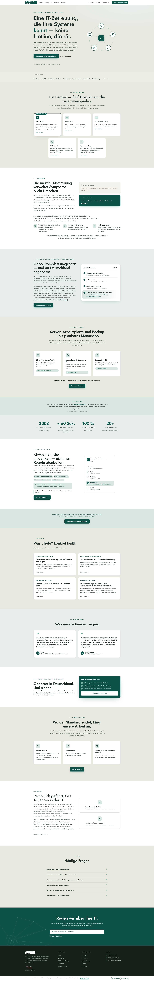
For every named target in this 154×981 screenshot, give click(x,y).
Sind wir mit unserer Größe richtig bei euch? (60, 890)
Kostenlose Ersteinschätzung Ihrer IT (46, 56)
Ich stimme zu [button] (124, 978)
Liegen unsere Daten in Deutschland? (58, 869)
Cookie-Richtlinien (84, 978)
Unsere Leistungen (66, 56)
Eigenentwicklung (62, 966)
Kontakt (84, 963)
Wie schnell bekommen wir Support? (58, 885)
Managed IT (61, 958)
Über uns (84, 955)
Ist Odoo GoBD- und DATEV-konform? (58, 896)
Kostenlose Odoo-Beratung (43, 305)
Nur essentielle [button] (115, 978)
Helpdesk (106, 2)
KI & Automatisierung (63, 961)
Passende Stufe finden (77, 386)
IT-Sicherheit (61, 963)
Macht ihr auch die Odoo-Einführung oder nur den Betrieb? (65, 880)
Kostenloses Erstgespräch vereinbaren (63, 932)
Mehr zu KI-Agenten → (42, 497)
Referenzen (63, 300)
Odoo (59, 955)
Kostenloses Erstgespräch (120, 3)
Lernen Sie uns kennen (41, 834)
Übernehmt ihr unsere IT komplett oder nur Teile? (62, 875)
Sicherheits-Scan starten (100, 693)
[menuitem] (41, 2)
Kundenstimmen (86, 961)
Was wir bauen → (77, 769)
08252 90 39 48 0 (95, 2)
